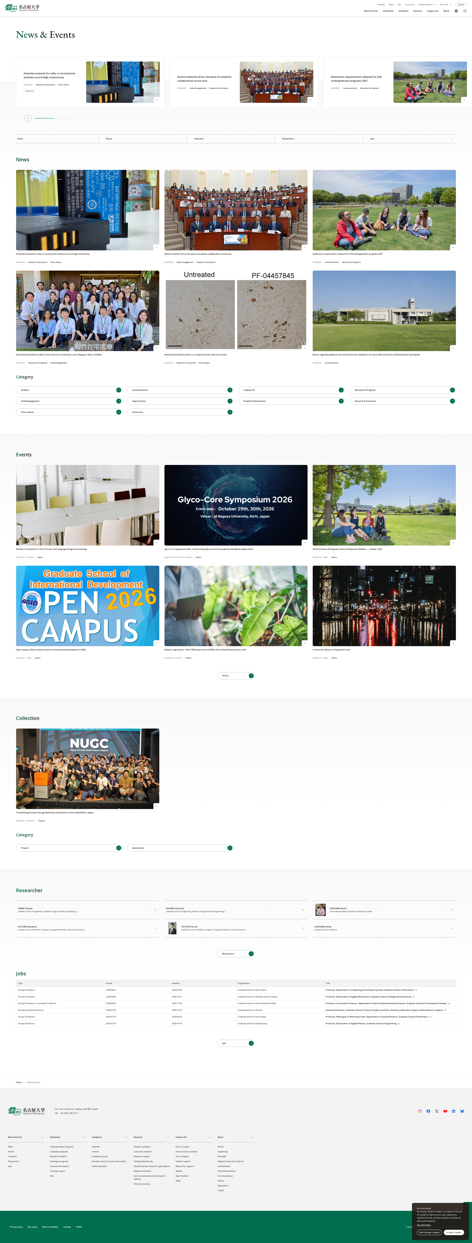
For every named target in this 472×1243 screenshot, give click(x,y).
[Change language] (456, 11)
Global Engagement (185, 262)
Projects (41, 821)
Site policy (32, 1227)
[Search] (465, 11)
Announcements (332, 262)
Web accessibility (50, 1227)
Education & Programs (351, 262)
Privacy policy (16, 1227)
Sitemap (67, 1227)
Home (19, 1082)
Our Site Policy (424, 1225)
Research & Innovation (37, 262)
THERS (79, 1227)
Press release (55, 262)
